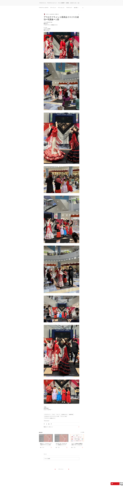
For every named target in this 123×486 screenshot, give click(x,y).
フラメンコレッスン (61, 7)
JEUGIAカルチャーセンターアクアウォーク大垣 (51, 416)
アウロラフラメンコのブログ (43, 7)
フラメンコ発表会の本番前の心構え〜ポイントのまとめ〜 (77, 444)
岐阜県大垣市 (71, 414)
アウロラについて (69, 7)
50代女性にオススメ (64, 414)
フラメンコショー (53, 7)
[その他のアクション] (78, 14)
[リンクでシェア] (51, 423)
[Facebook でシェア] (44, 423)
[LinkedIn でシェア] (48, 423)
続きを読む (76, 7)
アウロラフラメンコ (47, 414)
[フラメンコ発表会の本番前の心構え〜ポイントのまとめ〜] (77, 438)
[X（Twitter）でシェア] (46, 423)
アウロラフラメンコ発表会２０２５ (49, 418)
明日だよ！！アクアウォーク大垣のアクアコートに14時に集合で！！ (45, 444)
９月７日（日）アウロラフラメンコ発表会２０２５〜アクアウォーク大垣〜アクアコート (61, 444)
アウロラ (53, 414)
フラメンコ (58, 414)
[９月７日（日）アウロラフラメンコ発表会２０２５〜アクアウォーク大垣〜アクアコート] (61, 438)
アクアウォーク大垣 (63, 416)
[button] (82, 7)
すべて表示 (82, 432)
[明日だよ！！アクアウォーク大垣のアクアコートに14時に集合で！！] (46, 438)
